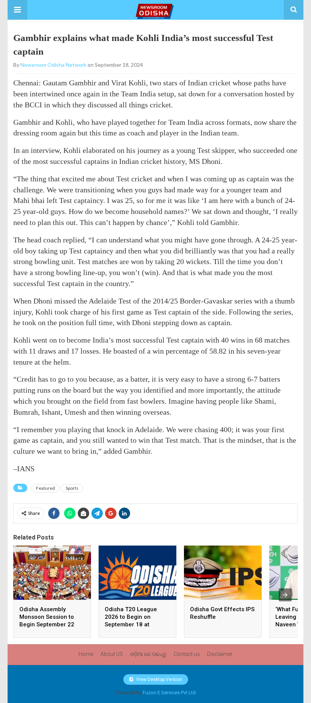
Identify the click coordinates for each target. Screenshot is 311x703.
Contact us (187, 654)
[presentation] (285, 594)
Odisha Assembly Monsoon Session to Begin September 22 (46, 617)
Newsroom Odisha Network (53, 64)
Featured (45, 488)
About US (112, 654)
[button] (17, 10)
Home (86, 654)
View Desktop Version (158, 679)
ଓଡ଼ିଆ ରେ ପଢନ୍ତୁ (148, 654)
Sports (72, 488)
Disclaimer (219, 654)
